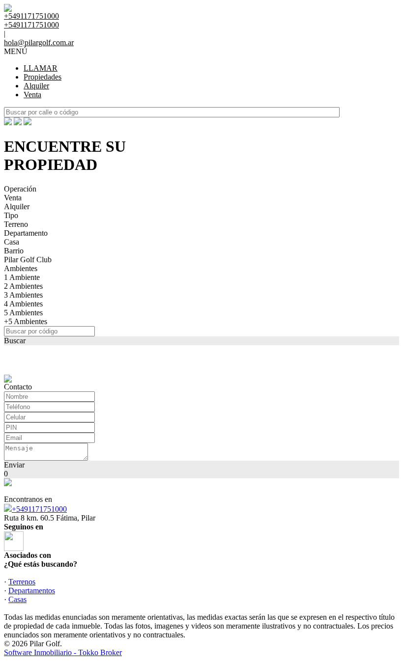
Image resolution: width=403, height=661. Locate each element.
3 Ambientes (23, 295)
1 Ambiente (22, 277)
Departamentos (31, 590)
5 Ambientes (23, 312)
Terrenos (21, 582)
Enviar (14, 465)
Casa (11, 242)
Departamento (26, 233)
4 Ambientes (23, 304)
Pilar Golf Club (28, 259)
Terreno (16, 224)
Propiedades (42, 77)
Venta (32, 94)
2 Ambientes (23, 286)
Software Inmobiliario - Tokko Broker (63, 652)
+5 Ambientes (25, 321)
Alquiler (36, 86)
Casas (17, 599)
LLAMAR (41, 68)
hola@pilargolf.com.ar (39, 42)
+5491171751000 (39, 509)
